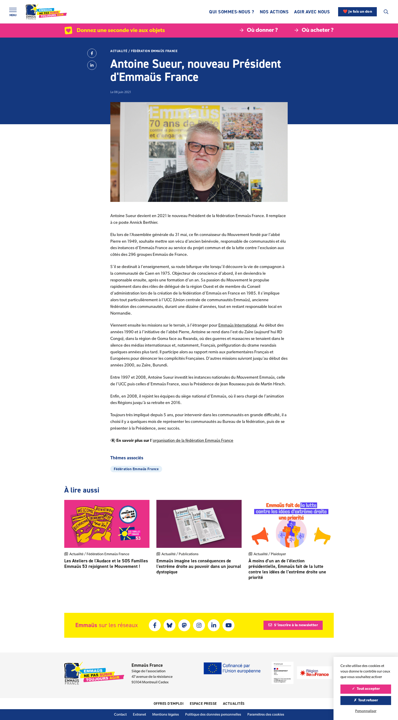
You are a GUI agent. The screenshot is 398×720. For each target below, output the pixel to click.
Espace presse (203, 703)
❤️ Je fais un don (357, 12)
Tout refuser (367, 700)
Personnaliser (365, 711)
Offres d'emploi (169, 703)
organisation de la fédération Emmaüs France (193, 441)
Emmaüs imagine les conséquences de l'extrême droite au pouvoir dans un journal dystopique (198, 566)
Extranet (139, 715)
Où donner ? (262, 30)
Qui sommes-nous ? (231, 12)
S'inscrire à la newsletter (295, 625)
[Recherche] (386, 11)
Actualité (118, 51)
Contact (120, 715)
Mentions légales (165, 715)
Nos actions (274, 12)
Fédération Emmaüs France (154, 51)
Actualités (234, 703)
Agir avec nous (312, 12)
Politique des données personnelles (213, 715)
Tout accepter (368, 689)
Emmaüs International (237, 326)
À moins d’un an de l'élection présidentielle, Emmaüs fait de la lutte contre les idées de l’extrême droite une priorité (287, 569)
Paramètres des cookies (265, 715)
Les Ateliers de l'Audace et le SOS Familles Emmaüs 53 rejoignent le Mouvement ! (106, 563)
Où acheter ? (318, 30)
